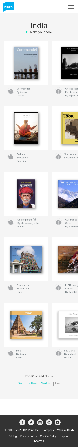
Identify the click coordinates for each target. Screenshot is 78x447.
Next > (45, 383)
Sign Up (55, 7)
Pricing (12, 436)
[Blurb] (7, 8)
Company (48, 430)
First (20, 383)
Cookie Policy (48, 436)
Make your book (41, 32)
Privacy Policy (28, 436)
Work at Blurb (65, 430)
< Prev (33, 383)
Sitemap (39, 441)
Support (65, 436)
